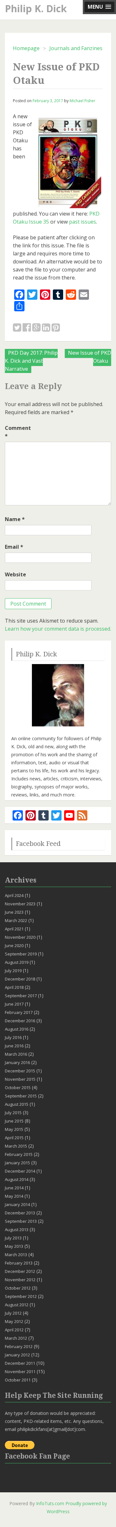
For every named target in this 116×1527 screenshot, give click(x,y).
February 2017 (19, 1012)
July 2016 (13, 1037)
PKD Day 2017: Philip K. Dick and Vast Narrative (31, 360)
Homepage (26, 48)
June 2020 (14, 945)
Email (14, 546)
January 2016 (17, 1062)
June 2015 (14, 1121)
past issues (82, 221)
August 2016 (16, 1029)
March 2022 (16, 920)
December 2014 (20, 1171)
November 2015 (20, 1079)
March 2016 (16, 1054)
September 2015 (21, 1096)
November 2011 (20, 1371)
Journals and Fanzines (75, 48)
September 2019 (21, 954)
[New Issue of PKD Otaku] (17, 328)
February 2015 (19, 1154)
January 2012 (17, 1355)
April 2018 (14, 987)
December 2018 (20, 979)
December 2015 (20, 1071)
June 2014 (14, 1188)
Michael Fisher (82, 100)
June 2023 (14, 912)
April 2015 (14, 1138)
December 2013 (20, 1213)
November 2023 (20, 904)
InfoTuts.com (50, 1503)
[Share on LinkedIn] (46, 328)
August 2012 (16, 1305)
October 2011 (18, 1380)
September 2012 (21, 1296)
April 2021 (14, 929)
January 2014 (17, 1204)
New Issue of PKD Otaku (89, 356)
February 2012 (19, 1346)
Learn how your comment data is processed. (58, 628)
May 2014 (14, 1196)
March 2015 (16, 1146)
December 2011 (20, 1363)
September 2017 (21, 996)
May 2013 (14, 1246)
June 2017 (14, 1004)
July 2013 (13, 1238)
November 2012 (20, 1280)
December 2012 (20, 1271)
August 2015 (16, 1104)
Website (15, 574)
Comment (18, 431)
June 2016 (14, 1046)
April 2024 (14, 895)
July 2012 (13, 1313)
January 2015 (17, 1163)
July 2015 (13, 1112)
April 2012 (14, 1330)
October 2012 (18, 1288)
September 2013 (21, 1221)
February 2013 (19, 1263)
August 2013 (16, 1229)
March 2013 (16, 1254)
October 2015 (18, 1087)
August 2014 (16, 1179)
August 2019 (16, 962)
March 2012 (16, 1338)
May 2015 (14, 1129)
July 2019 (13, 970)
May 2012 (14, 1321)
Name (15, 519)
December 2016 (20, 1021)
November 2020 (20, 937)
